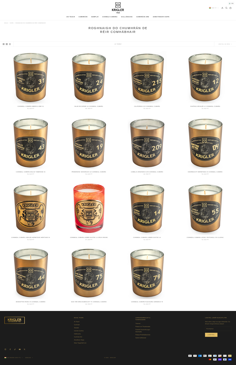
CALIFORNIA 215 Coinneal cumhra (147, 106)
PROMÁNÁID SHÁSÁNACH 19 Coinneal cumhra (89, 172)
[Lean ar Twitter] (24, 349)
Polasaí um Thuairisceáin (142, 326)
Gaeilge (28, 357)
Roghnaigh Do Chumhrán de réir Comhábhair (31, 22)
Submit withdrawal (140, 337)
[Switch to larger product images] (3, 44)
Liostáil (211, 334)
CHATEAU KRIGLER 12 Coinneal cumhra (205, 106)
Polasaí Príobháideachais (142, 334)
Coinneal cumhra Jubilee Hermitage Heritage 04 (30, 237)
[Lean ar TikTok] (15, 349)
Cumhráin (83, 16)
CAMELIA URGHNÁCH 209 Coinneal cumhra (147, 172)
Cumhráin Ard (142, 16)
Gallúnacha (127, 16)
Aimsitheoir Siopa (161, 16)
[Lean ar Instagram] (5, 349)
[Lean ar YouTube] (20, 349)
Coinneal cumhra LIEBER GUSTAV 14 (147, 237)
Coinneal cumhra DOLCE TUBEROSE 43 (30, 172)
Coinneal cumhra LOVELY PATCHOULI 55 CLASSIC (205, 237)
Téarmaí (137, 323)
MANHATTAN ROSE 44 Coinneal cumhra (30, 301)
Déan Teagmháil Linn (80, 343)
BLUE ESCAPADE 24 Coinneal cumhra (89, 106)
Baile (6, 22)
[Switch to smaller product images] (7, 44)
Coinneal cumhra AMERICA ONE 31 (31, 106)
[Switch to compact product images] (10, 44)
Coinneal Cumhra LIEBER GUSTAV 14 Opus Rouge (89, 237)
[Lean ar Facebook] (10, 349)
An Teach (70, 16)
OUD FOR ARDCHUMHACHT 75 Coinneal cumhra (89, 301)
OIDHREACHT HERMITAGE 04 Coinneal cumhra (205, 172)
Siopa (12, 22)
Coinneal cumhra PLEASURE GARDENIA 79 (147, 301)
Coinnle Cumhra (109, 16)
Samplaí (95, 16)
